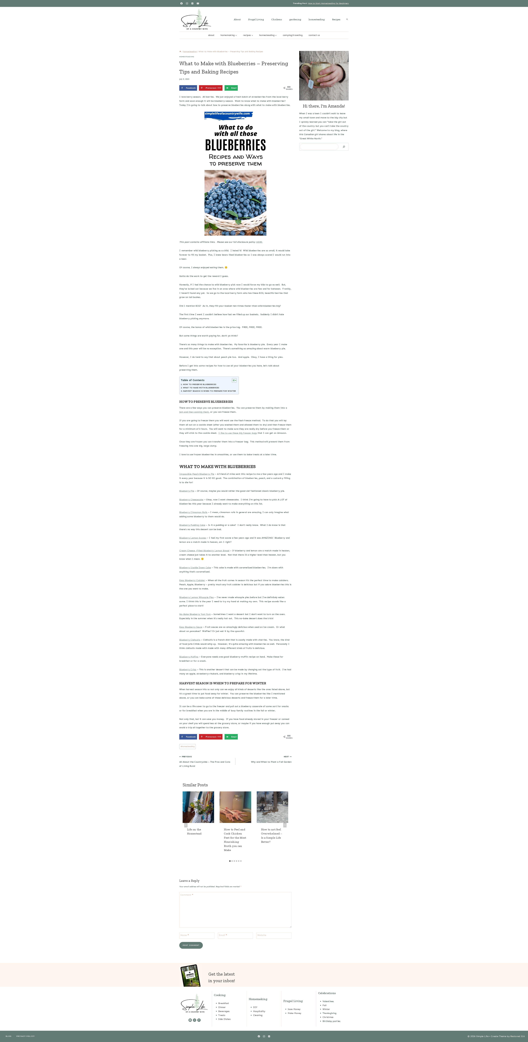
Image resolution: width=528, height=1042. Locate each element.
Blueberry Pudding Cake (192, 525)
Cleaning (257, 1015)
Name (184, 935)
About (237, 19)
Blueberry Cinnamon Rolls (193, 512)
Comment (186, 895)
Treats (221, 1015)
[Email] (198, 3)
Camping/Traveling (292, 35)
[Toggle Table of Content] (233, 380)
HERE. (259, 242)
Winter (326, 1009)
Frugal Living (256, 19)
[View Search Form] (347, 19)
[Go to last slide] (186, 825)
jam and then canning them (194, 412)
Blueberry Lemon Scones (192, 538)
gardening (295, 19)
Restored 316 (517, 1036)
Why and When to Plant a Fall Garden (271, 759)
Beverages (223, 1011)
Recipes (336, 19)
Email (223, 935)
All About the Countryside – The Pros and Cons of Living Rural (204, 761)
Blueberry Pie (186, 491)
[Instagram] (187, 3)
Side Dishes (224, 1019)
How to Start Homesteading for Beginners (328, 3)
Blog (9, 1036)
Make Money (294, 1013)
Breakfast (223, 1003)
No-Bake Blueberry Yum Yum (195, 614)
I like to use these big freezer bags (237, 433)
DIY (255, 1007)
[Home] (180, 51)
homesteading (317, 19)
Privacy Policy (25, 1036)
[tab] (230, 861)
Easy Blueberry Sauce (190, 627)
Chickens (276, 19)
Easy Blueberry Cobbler (192, 580)
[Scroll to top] (521, 1031)
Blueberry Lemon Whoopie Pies (196, 597)
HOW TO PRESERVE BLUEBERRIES (199, 384)
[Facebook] (181, 3)
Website (261, 935)
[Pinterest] (192, 3)
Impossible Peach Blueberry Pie (196, 474)
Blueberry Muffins (188, 656)
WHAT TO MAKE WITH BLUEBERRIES (201, 387)
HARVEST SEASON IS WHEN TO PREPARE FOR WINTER (209, 391)
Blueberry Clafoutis (189, 640)
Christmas (328, 1017)
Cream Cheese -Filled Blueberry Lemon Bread (204, 550)
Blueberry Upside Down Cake (195, 567)
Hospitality (259, 1011)
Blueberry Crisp (187, 669)
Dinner (222, 1007)
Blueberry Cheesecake (191, 499)
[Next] (285, 825)
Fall (324, 1005)
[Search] (344, 147)
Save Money (294, 1009)
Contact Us (314, 35)
